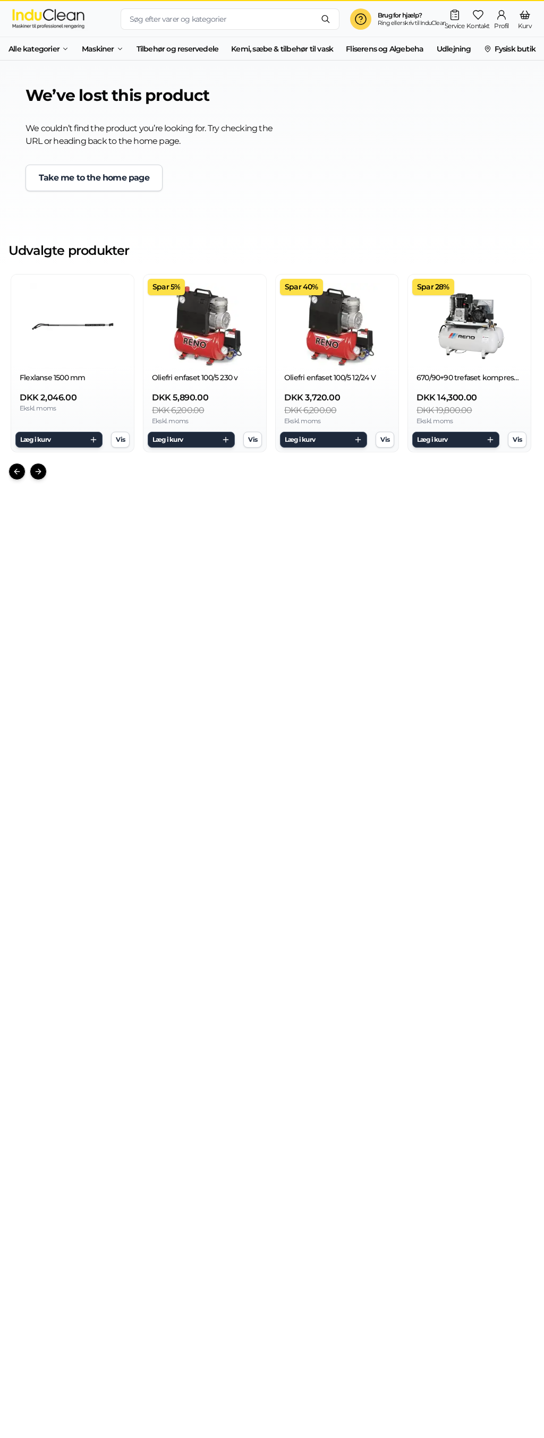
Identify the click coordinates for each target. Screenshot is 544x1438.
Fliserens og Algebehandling (396, 49)
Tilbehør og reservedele (178, 49)
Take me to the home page (94, 178)
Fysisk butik (515, 49)
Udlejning (454, 49)
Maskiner (98, 49)
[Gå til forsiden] (60, 19)
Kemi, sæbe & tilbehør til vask (282, 49)
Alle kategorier (34, 49)
